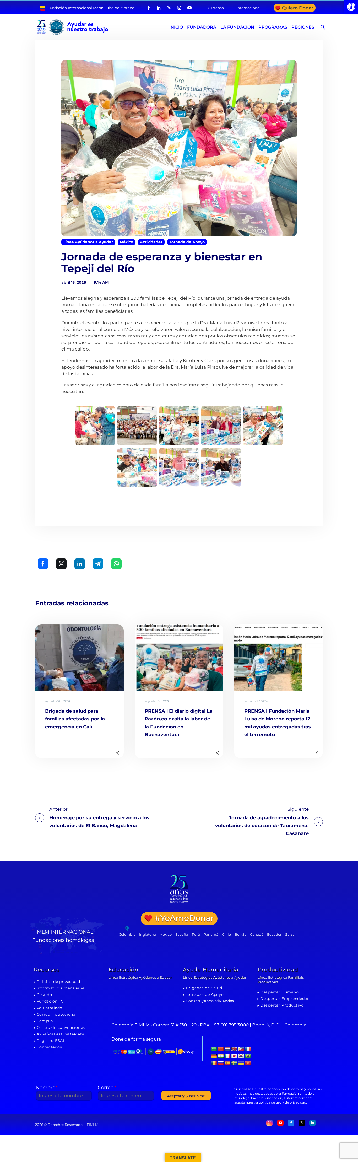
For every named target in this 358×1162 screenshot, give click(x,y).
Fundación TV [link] (50, 1001)
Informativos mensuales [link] (61, 988)
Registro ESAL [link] (51, 1040)
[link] (351, 7)
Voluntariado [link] (49, 1007)
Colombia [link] (127, 934)
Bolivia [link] (240, 934)
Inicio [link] (176, 27)
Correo (107, 1087)
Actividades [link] (151, 242)
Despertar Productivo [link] (282, 1005)
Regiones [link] (302, 27)
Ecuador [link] (274, 934)
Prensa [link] (217, 8)
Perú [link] (196, 934)
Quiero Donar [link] (297, 7)
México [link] (126, 242)
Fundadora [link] (201, 27)
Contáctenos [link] (49, 1047)
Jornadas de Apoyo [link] (205, 994)
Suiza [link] (290, 934)
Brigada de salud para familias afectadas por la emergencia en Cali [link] (75, 719)
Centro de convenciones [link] (61, 1027)
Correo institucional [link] (57, 1014)
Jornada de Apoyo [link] (187, 242)
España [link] (181, 934)
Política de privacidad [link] (58, 981)
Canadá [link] (256, 934)
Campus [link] (45, 1021)
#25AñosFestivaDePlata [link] (60, 1034)
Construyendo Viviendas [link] (210, 1001)
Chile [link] (226, 934)
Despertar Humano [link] (279, 992)
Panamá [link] (211, 934)
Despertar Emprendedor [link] (284, 998)
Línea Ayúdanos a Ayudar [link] (88, 242)
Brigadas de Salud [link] (204, 988)
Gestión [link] (44, 994)
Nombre (46, 1087)
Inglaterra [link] (147, 934)
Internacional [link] (248, 8)
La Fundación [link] (237, 27)
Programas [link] (272, 27)
